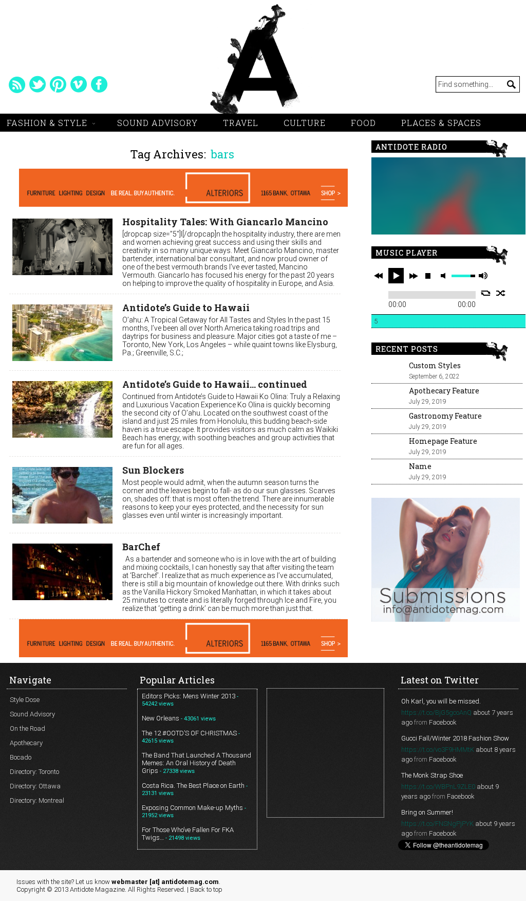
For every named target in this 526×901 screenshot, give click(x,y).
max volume (482, 276)
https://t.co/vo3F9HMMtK (437, 749)
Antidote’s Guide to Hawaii (186, 307)
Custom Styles (435, 365)
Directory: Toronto (34, 772)
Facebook (443, 722)
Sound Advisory (157, 122)
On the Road (27, 728)
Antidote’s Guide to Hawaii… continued (214, 384)
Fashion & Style (47, 122)
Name (420, 466)
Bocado (20, 757)
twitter (37, 84)
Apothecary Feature (444, 390)
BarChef (141, 546)
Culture (305, 122)
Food (363, 122)
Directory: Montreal (37, 800)
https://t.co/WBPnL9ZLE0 (438, 786)
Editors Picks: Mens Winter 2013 (188, 696)
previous (378, 275)
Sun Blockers (153, 470)
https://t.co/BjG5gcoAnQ (436, 712)
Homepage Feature (443, 441)
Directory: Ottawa (35, 786)
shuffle (501, 293)
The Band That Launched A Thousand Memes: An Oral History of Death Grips (196, 762)
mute (444, 276)
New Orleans (160, 718)
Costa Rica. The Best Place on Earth (193, 785)
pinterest (58, 84)
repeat (485, 293)
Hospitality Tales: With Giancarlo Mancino (225, 221)
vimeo (78, 84)
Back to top (206, 889)
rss (17, 84)
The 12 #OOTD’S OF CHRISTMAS (189, 733)
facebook (99, 84)
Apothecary (26, 743)
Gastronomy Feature (445, 416)
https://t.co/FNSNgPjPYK (437, 823)
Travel (240, 122)
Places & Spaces (441, 122)
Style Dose (25, 700)
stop (428, 275)
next (413, 275)
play (396, 275)
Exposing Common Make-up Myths (192, 808)
